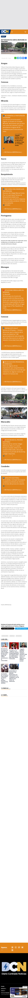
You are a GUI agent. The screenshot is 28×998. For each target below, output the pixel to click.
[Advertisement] (14, 15)
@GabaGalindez (10, 148)
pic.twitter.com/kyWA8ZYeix (15, 308)
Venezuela (12, 635)
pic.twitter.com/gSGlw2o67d (11, 458)
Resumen (2, 986)
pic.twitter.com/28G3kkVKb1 (11, 207)
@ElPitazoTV (14, 205)
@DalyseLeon (9, 342)
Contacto (3, 990)
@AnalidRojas (9, 376)
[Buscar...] (26, 31)
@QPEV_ (15, 456)
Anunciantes (3, 988)
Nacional (3, 36)
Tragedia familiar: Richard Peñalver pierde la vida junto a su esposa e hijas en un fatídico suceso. (19, 140)
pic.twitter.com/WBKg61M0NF (12, 150)
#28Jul (20, 374)
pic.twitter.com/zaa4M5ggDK (11, 344)
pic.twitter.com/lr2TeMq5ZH (11, 488)
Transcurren (5, 635)
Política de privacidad (5, 992)
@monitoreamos (9, 486)
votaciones (19, 635)
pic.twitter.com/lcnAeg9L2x (11, 380)
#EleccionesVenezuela (9, 378)
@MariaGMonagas (16, 294)
